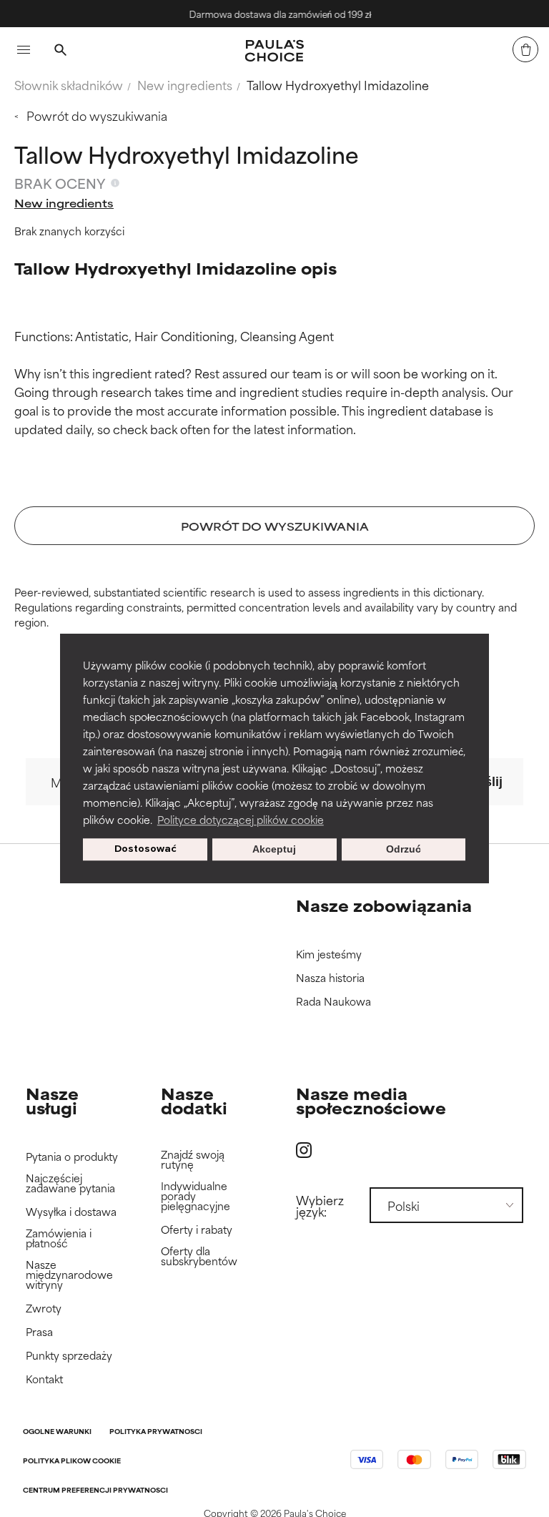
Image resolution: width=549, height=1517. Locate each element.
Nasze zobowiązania (384, 905)
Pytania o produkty (72, 1157)
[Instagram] (304, 1150)
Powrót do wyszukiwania (96, 115)
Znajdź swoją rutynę (192, 1159)
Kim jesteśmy (329, 954)
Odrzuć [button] (403, 849)
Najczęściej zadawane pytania (70, 1183)
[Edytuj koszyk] (525, 49)
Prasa (39, 1332)
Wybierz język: (320, 1205)
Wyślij (484, 782)
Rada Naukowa (333, 1001)
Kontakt (44, 1379)
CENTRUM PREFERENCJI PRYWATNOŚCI (95, 1491)
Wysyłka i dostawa (71, 1212)
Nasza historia (330, 978)
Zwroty (43, 1308)
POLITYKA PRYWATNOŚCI (155, 1432)
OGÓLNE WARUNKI (57, 1432)
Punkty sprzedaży (69, 1355)
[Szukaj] (60, 51)
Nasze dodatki (194, 1100)
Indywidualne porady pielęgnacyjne (195, 1196)
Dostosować (145, 849)
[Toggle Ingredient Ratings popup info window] (115, 183)
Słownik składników (68, 84)
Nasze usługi (52, 1100)
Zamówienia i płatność (59, 1238)
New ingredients (184, 84)
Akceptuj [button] (274, 849)
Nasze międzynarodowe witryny (69, 1275)
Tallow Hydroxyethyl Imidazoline (338, 84)
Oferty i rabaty (196, 1229)
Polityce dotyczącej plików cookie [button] (240, 819)
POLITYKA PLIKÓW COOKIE (72, 1461)
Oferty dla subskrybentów (199, 1256)
